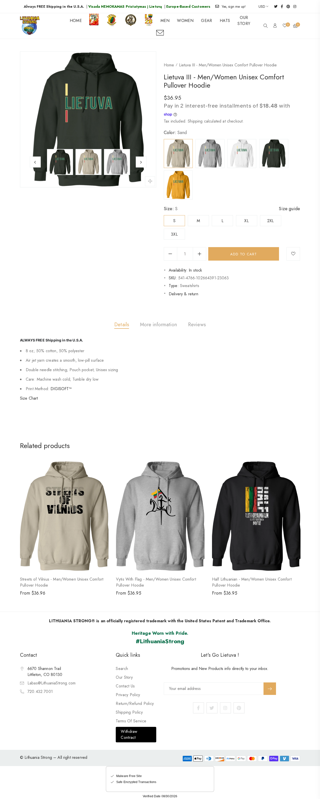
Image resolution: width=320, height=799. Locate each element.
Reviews (197, 324)
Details (121, 324)
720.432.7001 (40, 691)
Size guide (289, 208)
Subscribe (270, 688)
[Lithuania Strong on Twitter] (274, 6)
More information (158, 324)
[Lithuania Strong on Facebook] (280, 6)
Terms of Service (131, 721)
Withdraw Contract (129, 734)
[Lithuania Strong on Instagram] (293, 6)
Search (122, 668)
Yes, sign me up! (234, 6)
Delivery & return (183, 294)
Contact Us (125, 686)
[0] (285, 26)
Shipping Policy (129, 712)
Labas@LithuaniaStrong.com (52, 683)
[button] (266, 26)
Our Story (124, 677)
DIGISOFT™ (61, 389)
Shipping (195, 121)
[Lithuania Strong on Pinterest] (286, 6)
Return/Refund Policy (135, 703)
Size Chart (29, 398)
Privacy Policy (128, 695)
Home (169, 65)
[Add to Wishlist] (293, 254)
